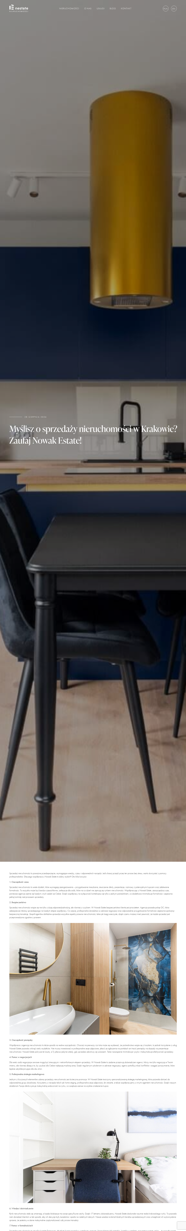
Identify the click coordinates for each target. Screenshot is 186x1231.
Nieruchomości (69, 8)
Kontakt (126, 8)
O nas (88, 8)
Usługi (101, 8)
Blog (113, 8)
